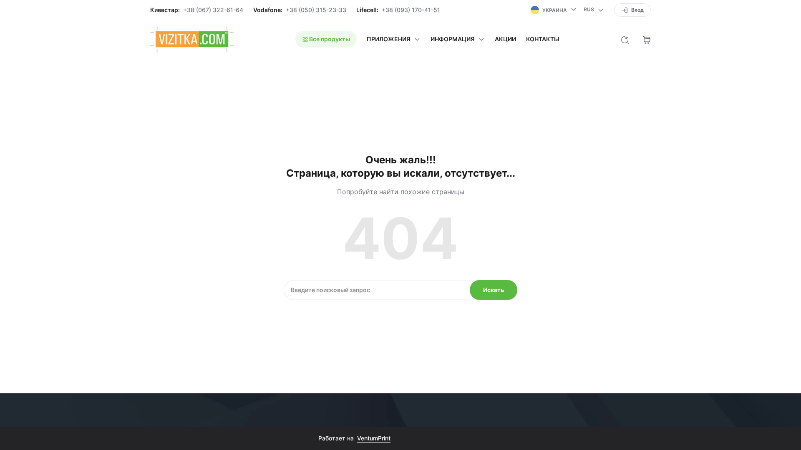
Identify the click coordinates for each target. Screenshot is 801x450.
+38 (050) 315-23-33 (316, 10)
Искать (493, 289)
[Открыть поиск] (625, 39)
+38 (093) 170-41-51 (411, 10)
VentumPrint (373, 438)
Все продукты (329, 38)
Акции (505, 39)
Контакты (542, 39)
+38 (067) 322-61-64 (213, 10)
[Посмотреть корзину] (646, 39)
